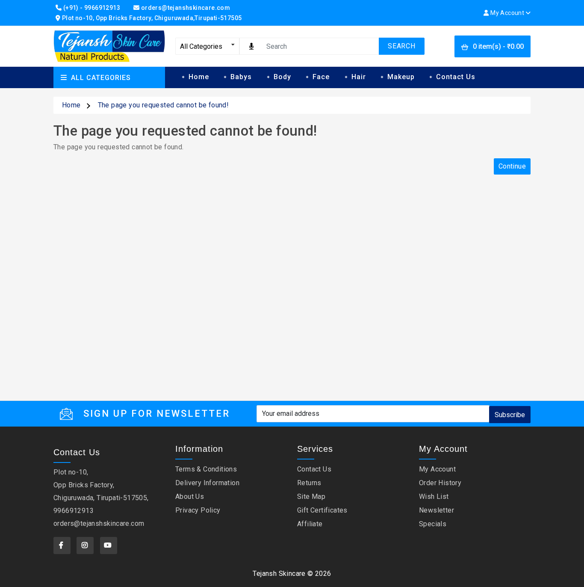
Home (199, 77)
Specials (432, 524)
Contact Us (455, 77)
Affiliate (310, 524)
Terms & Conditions (206, 469)
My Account (437, 469)
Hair (358, 77)
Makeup (401, 77)
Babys (241, 77)
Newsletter (436, 510)
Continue (512, 166)
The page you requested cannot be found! (163, 105)
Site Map (311, 496)
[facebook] (62, 545)
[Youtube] (108, 545)
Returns (309, 483)
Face (321, 77)
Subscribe (510, 415)
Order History (440, 483)
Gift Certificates (322, 510)
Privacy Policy (198, 510)
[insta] (85, 545)
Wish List (434, 496)
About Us (189, 496)
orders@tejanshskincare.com (98, 523)
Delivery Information (207, 483)
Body (282, 77)
